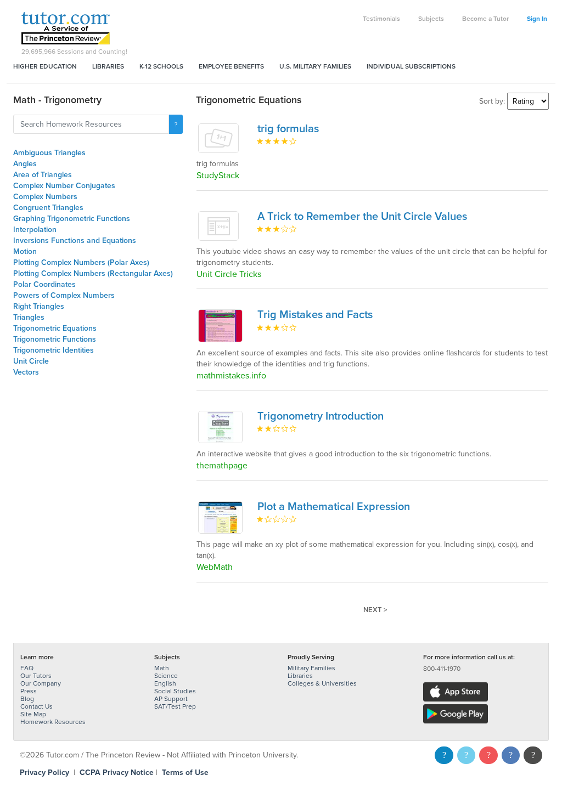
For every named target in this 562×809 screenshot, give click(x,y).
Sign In (537, 18)
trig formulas (288, 128)
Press (28, 691)
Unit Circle (31, 361)
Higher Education (45, 66)
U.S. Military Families (315, 66)
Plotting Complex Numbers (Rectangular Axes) (93, 273)
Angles (25, 163)
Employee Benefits (231, 66)
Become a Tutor (485, 18)
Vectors (26, 372)
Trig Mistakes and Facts (315, 314)
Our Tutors (36, 676)
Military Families (311, 668)
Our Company (40, 683)
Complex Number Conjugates (64, 185)
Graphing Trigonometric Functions (71, 218)
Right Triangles (38, 306)
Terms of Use (185, 772)
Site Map (33, 714)
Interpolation (35, 229)
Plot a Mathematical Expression (333, 506)
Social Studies (175, 691)
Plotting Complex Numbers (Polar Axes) (81, 262)
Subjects (431, 18)
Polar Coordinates (44, 284)
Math (161, 668)
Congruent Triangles (48, 207)
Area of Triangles (42, 174)
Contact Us (36, 706)
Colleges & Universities (322, 683)
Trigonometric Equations (55, 328)
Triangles (28, 317)
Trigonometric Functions (54, 339)
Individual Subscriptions (411, 66)
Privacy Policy (44, 772)
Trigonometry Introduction (320, 416)
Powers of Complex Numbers (64, 295)
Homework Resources (53, 722)
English (165, 683)
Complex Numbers (45, 196)
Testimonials (381, 18)
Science (166, 676)
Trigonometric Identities (53, 350)
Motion (25, 251)
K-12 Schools (161, 66)
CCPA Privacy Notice (117, 772)
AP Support (171, 699)
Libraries (108, 66)
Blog (27, 699)
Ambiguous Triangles (49, 152)
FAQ (26, 668)
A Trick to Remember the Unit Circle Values (362, 216)
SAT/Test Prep (175, 706)
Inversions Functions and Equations (74, 240)
